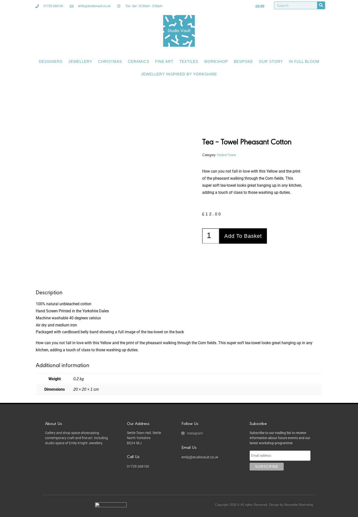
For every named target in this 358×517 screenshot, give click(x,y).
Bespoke (243, 61)
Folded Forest (226, 154)
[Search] (321, 5)
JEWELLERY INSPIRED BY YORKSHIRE (179, 74)
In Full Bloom (304, 61)
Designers (51, 61)
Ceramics (138, 61)
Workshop (216, 61)
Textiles (188, 61)
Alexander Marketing (298, 505)
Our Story (271, 61)
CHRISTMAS (110, 61)
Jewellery (80, 61)
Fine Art (164, 61)
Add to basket (243, 236)
